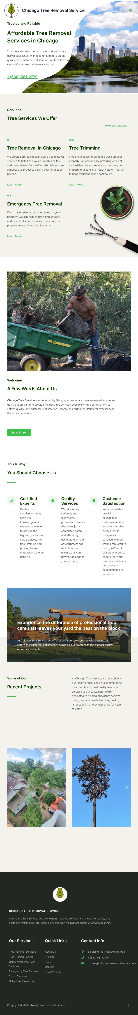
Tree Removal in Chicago (34, 148)
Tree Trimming (85, 148)
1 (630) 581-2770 (22, 77)
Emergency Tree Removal (34, 204)
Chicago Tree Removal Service (53, 10)
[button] (11, 787)
